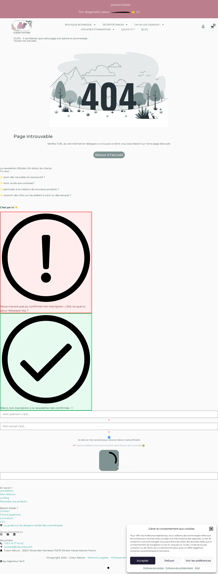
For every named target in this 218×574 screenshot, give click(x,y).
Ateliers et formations (96, 29)
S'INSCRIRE (118, 467)
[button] (211, 528)
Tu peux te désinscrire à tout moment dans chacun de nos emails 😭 (110, 445)
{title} (197, 568)
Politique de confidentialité (179, 568)
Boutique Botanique (78, 24)
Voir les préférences (198, 560)
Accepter (143, 560)
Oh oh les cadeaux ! (147, 24)
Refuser (169, 560)
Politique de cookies (153, 568)
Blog (144, 29)
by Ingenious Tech (13, 561)
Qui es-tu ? (128, 29)
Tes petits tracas (113, 24)
